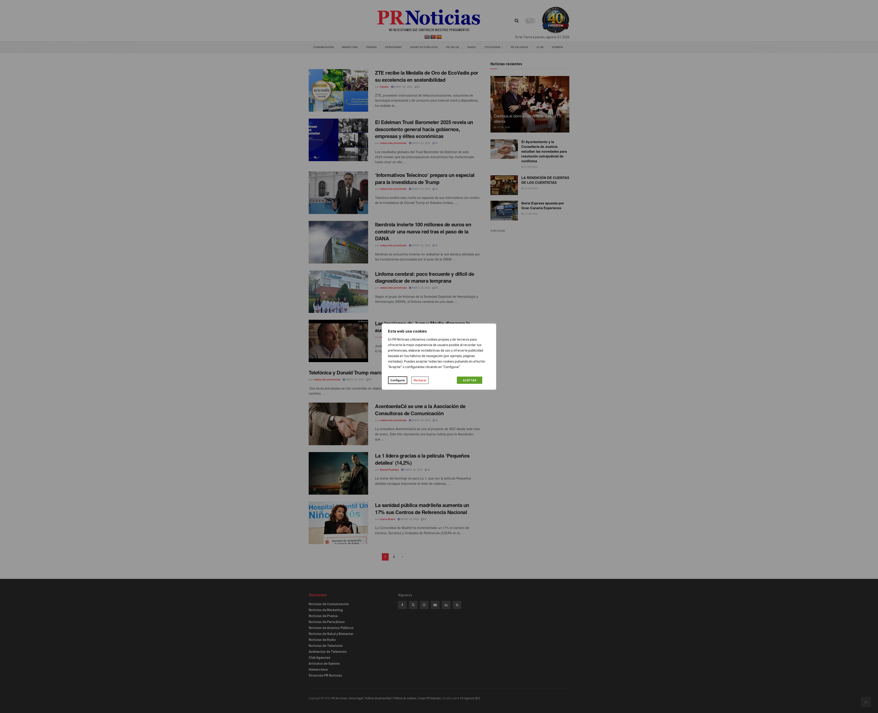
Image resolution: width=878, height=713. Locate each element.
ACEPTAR (469, 380)
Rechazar (420, 380)
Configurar (397, 380)
